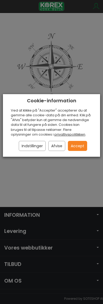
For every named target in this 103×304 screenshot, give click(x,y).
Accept (77, 146)
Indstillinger (32, 146)
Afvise (56, 146)
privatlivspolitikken (69, 134)
